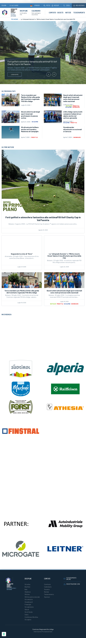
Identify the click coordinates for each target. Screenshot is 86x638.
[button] (66, 5)
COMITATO (52, 12)
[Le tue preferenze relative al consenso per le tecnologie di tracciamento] (4, 634)
